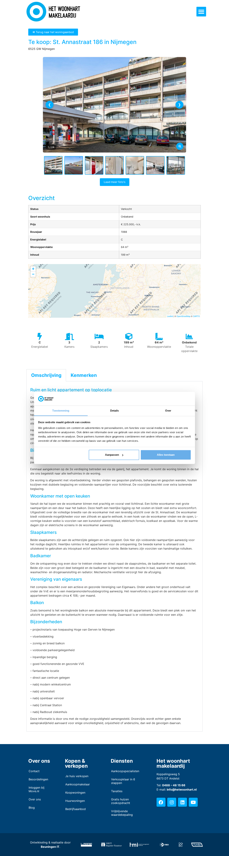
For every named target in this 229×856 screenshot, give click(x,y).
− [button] (33, 274)
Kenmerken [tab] (84, 375)
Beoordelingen (38, 779)
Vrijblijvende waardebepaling (122, 812)
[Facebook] (161, 802)
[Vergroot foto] (179, 146)
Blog (32, 807)
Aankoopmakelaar (77, 784)
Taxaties (116, 791)
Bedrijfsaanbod (75, 809)
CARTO (196, 316)
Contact (34, 771)
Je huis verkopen (76, 776)
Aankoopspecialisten (125, 771)
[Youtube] (193, 802)
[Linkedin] (182, 802)
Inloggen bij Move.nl (36, 789)
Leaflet (170, 316)
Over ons (35, 799)
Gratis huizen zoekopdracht (120, 801)
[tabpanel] (114, 556)
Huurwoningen (75, 801)
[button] (201, 11)
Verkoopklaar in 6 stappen (123, 781)
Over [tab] (168, 410)
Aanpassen (112, 454)
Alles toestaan (166, 454)
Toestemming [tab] (60, 410)
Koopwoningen (75, 792)
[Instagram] (171, 802)
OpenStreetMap (183, 316)
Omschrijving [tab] (46, 375)
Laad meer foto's (114, 182)
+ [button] (33, 269)
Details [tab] (114, 410)
